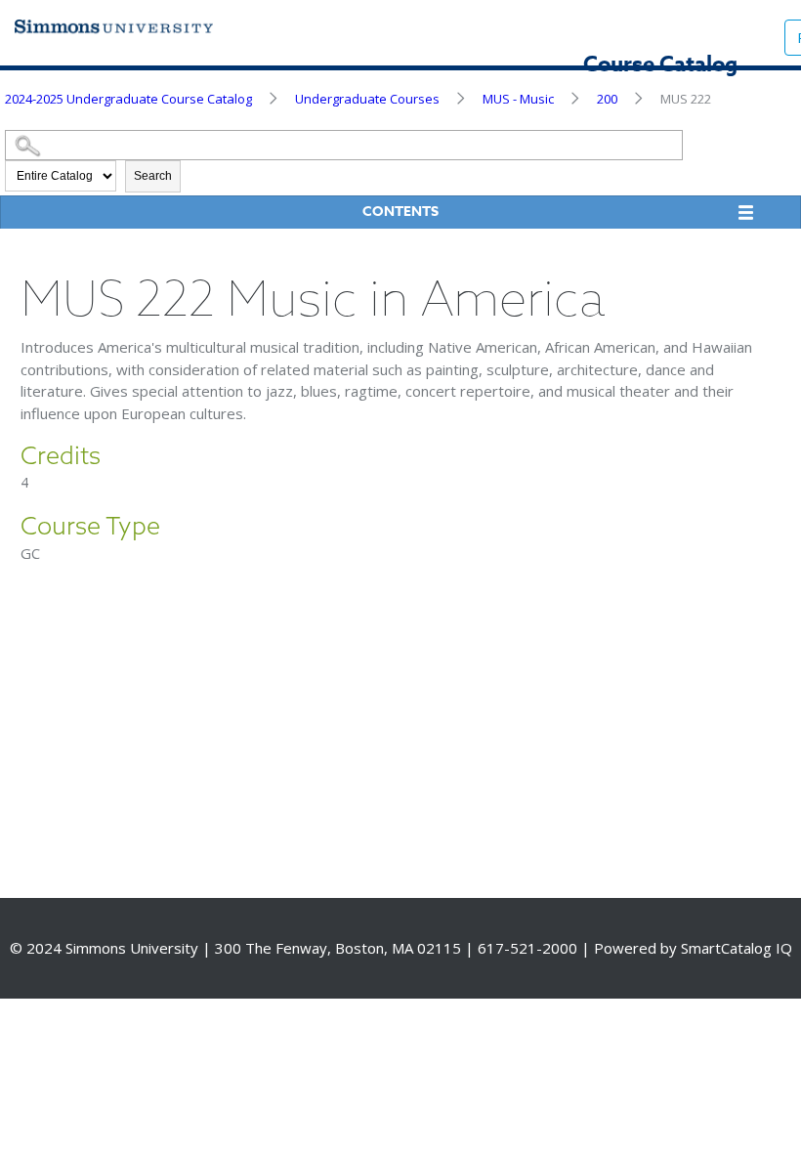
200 (607, 98)
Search (153, 176)
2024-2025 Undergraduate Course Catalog (128, 98)
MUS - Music (518, 98)
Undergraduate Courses (367, 98)
